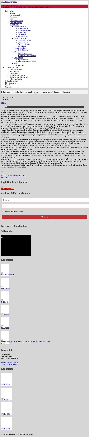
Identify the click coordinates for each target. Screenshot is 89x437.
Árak (11, 19)
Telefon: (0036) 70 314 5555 (15, 5)
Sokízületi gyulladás (25, 40)
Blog (7, 99)
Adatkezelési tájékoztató (9, 364)
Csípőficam (22, 46)
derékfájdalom (13, 175)
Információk (9, 11)
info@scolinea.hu (7, 362)
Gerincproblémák (20, 27)
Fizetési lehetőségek (16, 21)
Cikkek (7, 85)
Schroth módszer (15, 73)
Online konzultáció (11, 81)
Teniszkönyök (23, 42)
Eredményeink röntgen (17, 75)
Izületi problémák (20, 38)
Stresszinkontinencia (25, 54)
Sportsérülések (23, 60)
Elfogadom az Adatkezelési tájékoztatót (14, 211)
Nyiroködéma (23, 50)
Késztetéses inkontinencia (27, 56)
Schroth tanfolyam (16, 23)
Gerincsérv (22, 32)
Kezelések (13, 17)
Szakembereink (15, 15)
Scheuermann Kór (24, 30)
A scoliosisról (14, 71)
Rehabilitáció (18, 58)
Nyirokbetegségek (20, 48)
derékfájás (4, 175)
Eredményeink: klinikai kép (19, 77)
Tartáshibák (22, 34)
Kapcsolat (8, 87)
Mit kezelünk (14, 25)
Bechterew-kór (23, 36)
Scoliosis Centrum (11, 67)
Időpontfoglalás (10, 83)
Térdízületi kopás (24, 44)
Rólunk (12, 13)
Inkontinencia (18, 52)
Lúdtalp (21, 65)
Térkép (15, 362)
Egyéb (16, 63)
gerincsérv (22, 175)
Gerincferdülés (23, 28)
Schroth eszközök (16, 79)
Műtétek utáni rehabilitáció (27, 61)
